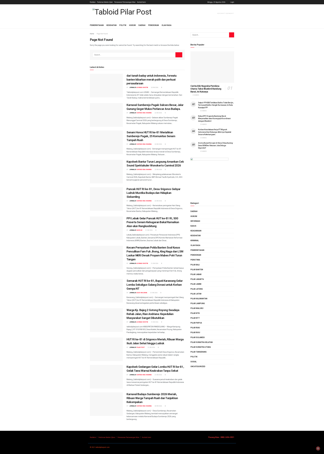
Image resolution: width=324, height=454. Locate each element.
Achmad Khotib (142, 87)
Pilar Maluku (196, 308)
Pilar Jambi (195, 284)
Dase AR (139, 230)
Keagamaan (195, 231)
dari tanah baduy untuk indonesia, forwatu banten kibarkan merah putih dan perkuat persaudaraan (152, 79)
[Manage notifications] (318, 448)
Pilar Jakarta (197, 279)
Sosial (193, 362)
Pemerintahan (97, 25)
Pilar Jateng (196, 289)
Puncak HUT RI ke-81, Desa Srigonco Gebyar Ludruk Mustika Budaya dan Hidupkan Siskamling (153, 193)
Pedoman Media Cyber (105, 2)
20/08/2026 (158, 406)
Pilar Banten (196, 270)
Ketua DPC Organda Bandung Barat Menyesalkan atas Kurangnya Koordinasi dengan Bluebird (214, 118)
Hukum (132, 25)
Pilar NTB (195, 313)
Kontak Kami (141, 2)
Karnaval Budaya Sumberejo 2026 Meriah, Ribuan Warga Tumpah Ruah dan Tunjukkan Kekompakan (152, 398)
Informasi (195, 221)
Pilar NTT (195, 318)
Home (92, 34)
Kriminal (194, 240)
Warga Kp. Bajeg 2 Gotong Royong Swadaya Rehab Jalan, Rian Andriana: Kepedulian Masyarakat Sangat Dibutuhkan (153, 314)
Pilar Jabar (195, 274)
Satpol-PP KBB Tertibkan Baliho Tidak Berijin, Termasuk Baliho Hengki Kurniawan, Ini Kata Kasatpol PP (215, 105)
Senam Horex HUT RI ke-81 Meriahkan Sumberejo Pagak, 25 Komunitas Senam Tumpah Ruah (151, 136)
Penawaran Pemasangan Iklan (125, 2)
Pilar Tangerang (198, 352)
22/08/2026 (154, 87)
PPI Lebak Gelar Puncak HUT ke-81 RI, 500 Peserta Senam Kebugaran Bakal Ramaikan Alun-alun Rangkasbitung (153, 222)
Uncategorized (197, 366)
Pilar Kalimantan (198, 299)
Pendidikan (153, 25)
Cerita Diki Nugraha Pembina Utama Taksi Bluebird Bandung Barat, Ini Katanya (205, 89)
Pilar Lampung (197, 303)
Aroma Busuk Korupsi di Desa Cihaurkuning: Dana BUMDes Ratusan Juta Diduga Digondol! (215, 145)
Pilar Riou (195, 332)
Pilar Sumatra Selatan (201, 342)
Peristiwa (195, 260)
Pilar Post (140, 347)
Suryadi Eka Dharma (144, 113)
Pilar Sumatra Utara (200, 347)
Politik (122, 25)
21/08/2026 (149, 230)
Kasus (193, 226)
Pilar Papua (196, 323)
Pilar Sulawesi (197, 337)
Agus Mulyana (141, 293)
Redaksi (93, 2)
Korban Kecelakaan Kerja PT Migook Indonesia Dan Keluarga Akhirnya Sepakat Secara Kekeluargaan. (214, 132)
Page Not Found (102, 34)
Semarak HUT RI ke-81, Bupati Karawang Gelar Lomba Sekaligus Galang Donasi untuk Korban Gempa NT (155, 284)
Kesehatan (111, 25)
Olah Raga (166, 25)
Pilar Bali (195, 265)
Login (232, 2)
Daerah (141, 25)
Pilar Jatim (195, 294)
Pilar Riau (195, 328)
